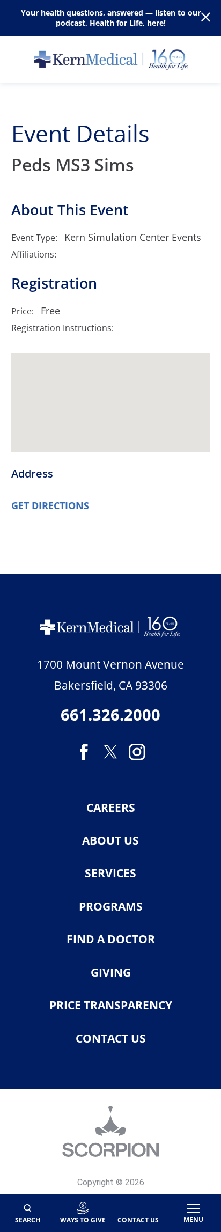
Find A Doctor (111, 939)
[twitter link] (110, 752)
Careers (110, 808)
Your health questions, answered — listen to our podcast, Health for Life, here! (111, 18)
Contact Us (111, 1038)
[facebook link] (84, 752)
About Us (110, 840)
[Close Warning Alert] (206, 18)
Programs (111, 906)
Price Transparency (110, 1005)
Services (110, 873)
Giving (111, 972)
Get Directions (50, 505)
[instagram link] (137, 752)
